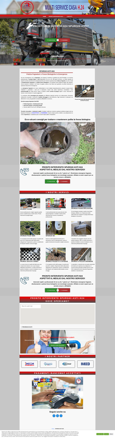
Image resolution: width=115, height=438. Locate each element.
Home (44, 16)
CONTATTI (69, 16)
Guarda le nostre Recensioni (57, 345)
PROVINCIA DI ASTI (27, 327)
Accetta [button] (106, 434)
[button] (57, 327)
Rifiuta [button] (111, 434)
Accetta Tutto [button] (100, 434)
